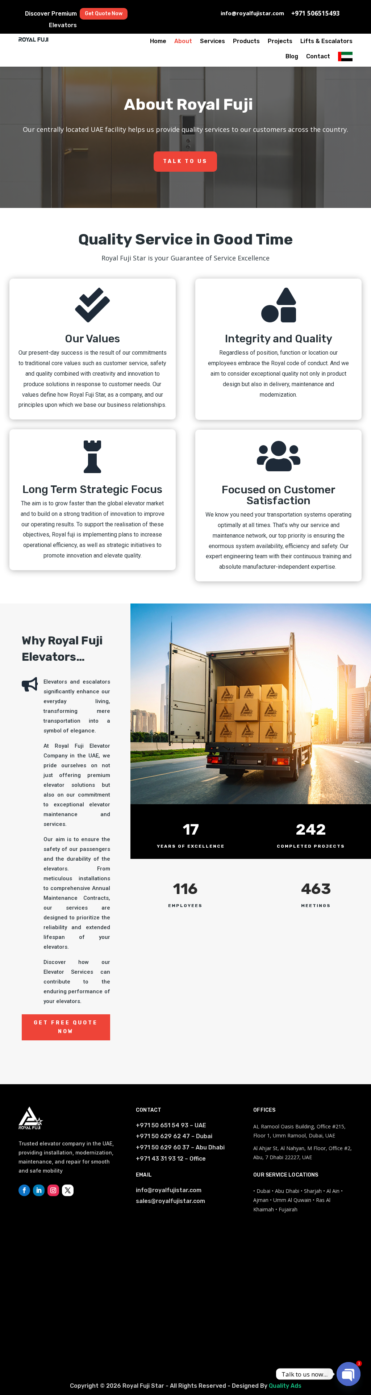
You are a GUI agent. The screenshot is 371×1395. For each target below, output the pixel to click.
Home (158, 41)
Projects (280, 41)
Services (212, 41)
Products (246, 41)
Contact (318, 56)
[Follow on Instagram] (53, 1190)
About (183, 41)
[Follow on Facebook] (24, 1190)
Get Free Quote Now (66, 1027)
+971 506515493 (315, 13)
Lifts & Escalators (326, 41)
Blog (291, 56)
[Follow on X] (68, 1190)
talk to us (185, 161)
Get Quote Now (103, 14)
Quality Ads (285, 1385)
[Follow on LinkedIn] (39, 1190)
